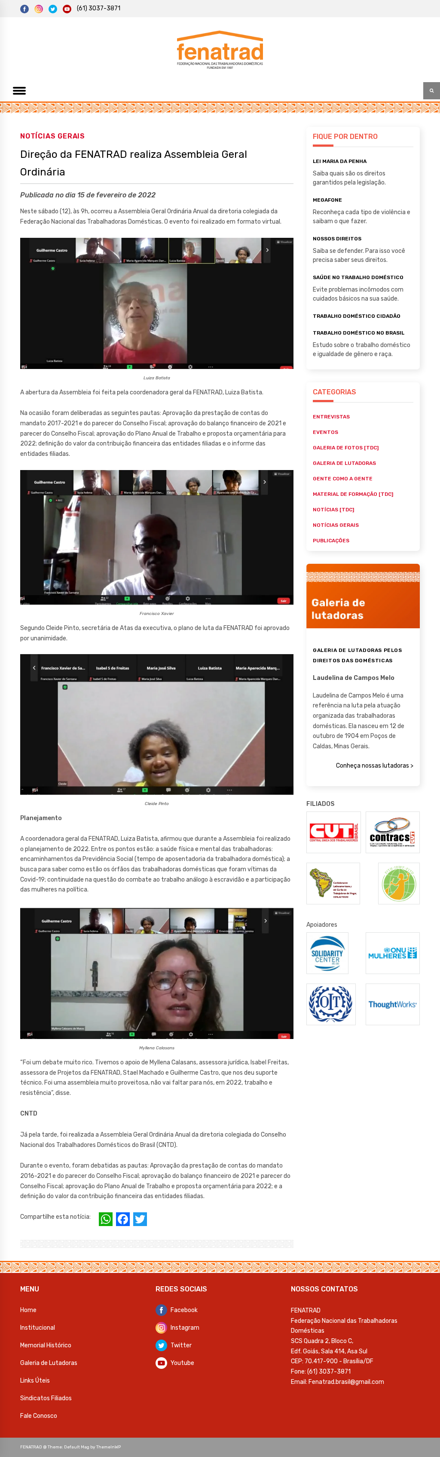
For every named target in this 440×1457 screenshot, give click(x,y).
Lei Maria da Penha (340, 161)
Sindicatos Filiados (46, 1398)
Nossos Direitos (337, 239)
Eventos (325, 432)
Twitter (181, 1345)
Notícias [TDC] (333, 510)
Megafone (327, 200)
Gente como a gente (343, 479)
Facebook (184, 1310)
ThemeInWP (108, 1447)
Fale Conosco (38, 1416)
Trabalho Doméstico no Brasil (358, 333)
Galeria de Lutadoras (48, 1363)
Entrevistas (331, 417)
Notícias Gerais (52, 136)
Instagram (185, 1327)
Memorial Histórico (45, 1345)
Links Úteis (35, 1380)
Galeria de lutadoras (344, 463)
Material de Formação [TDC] (353, 494)
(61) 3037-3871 (98, 8)
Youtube (182, 1363)
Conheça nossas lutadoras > (374, 765)
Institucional (37, 1327)
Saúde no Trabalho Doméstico (358, 277)
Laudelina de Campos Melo (353, 678)
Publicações (331, 541)
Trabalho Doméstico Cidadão (356, 316)
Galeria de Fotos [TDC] (346, 448)
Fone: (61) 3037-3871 (321, 1371)
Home (28, 1310)
